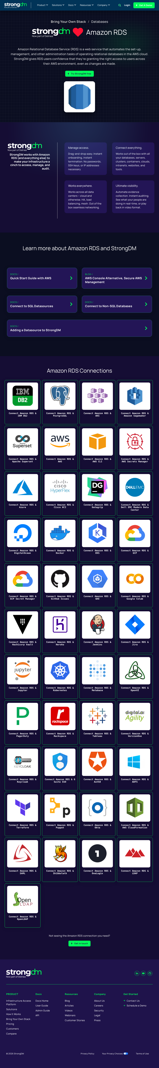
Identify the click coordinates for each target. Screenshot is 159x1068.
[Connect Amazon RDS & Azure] (22, 494)
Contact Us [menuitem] (133, 1000)
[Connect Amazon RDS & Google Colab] (135, 585)
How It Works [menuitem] (13, 1014)
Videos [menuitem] (69, 1010)
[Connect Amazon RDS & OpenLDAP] (22, 905)
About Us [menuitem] (99, 1000)
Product (41, 5)
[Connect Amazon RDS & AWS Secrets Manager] (135, 448)
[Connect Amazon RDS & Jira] (135, 631)
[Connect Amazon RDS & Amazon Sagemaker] (135, 402)
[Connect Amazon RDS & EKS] (97, 539)
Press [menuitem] (97, 1020)
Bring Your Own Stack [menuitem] (68, 22)
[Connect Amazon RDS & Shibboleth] (60, 860)
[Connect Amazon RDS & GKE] (97, 585)
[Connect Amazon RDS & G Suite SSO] (60, 768)
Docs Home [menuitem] (42, 1000)
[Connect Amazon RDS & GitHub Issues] (60, 585)
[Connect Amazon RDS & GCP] (135, 539)
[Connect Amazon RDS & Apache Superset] (22, 448)
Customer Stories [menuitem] (75, 1020)
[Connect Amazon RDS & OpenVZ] (135, 677)
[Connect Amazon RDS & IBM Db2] (22, 402)
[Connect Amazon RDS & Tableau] (97, 722)
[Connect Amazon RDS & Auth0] (97, 768)
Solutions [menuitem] (11, 1009)
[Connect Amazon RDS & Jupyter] (22, 677)
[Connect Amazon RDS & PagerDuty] (22, 722)
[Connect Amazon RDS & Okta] (97, 814)
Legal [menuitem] (97, 1015)
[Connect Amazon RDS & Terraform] (22, 814)
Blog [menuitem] (67, 1000)
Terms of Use (142, 1053)
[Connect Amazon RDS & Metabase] (97, 677)
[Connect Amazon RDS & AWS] (60, 448)
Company (102, 5)
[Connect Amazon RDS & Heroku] (60, 631)
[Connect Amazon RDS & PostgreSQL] (60, 402)
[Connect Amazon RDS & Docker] (60, 539)
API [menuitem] (37, 1015)
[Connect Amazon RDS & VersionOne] (135, 722)
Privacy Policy (87, 1053)
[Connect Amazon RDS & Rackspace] (60, 722)
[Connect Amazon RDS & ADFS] (135, 768)
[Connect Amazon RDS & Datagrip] (97, 494)
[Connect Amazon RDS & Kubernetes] (60, 677)
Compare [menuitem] (11, 1033)
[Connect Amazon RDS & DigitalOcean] (22, 539)
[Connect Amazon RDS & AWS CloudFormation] (135, 814)
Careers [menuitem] (98, 1005)
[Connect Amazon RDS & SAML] (22, 860)
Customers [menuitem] (12, 1028)
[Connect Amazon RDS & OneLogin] (97, 860)
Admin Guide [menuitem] (43, 1010)
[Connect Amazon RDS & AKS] (97, 402)
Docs (70, 5)
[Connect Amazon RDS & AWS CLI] (97, 448)
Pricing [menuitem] (10, 1023)
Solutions (57, 5)
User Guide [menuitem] (42, 1005)
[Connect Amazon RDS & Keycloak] (22, 768)
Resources (85, 5)
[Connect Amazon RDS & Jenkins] (97, 631)
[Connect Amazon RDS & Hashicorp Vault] (22, 631)
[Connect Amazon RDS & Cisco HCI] (60, 494)
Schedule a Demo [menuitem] (136, 1005)
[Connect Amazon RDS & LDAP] (135, 860)
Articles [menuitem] (69, 1005)
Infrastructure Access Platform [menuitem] (18, 1002)
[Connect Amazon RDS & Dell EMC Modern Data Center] (135, 494)
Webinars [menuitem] (70, 1015)
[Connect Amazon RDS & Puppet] (60, 814)
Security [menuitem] (99, 1010)
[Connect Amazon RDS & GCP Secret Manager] (22, 585)
